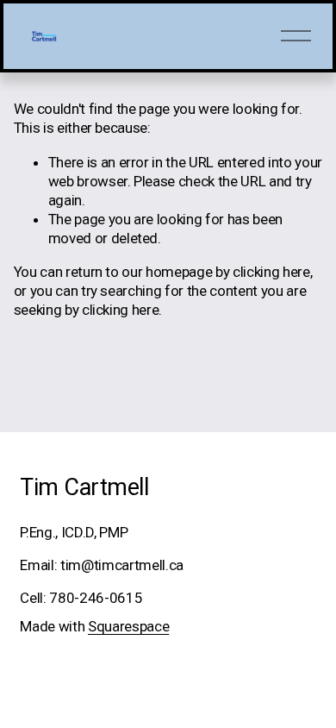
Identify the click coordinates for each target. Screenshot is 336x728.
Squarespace (128, 626)
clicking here (271, 271)
